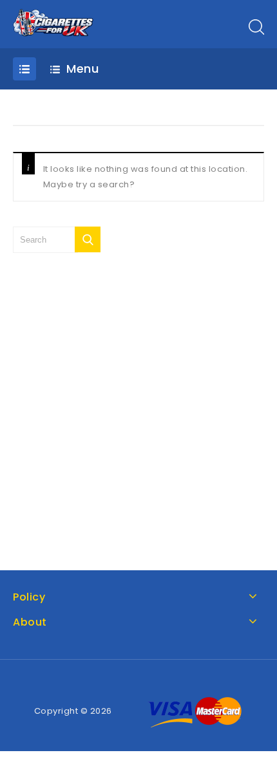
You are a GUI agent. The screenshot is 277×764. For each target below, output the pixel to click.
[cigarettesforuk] (53, 23)
